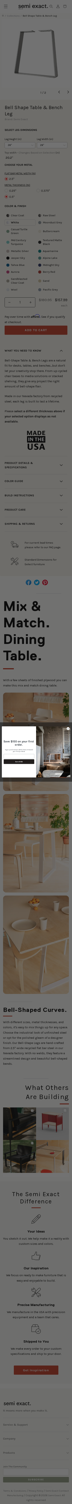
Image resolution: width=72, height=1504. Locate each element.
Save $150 (19, 762)
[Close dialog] (68, 728)
